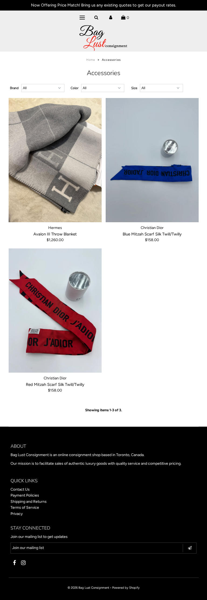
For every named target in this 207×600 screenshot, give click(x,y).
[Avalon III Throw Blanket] (55, 160)
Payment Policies (25, 495)
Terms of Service (25, 507)
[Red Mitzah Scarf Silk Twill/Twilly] (55, 310)
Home (90, 60)
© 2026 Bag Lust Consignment (88, 587)
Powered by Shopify (126, 587)
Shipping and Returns (29, 501)
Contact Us (20, 489)
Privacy (17, 513)
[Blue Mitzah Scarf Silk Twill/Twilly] (152, 160)
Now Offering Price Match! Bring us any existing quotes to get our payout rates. (103, 5)
